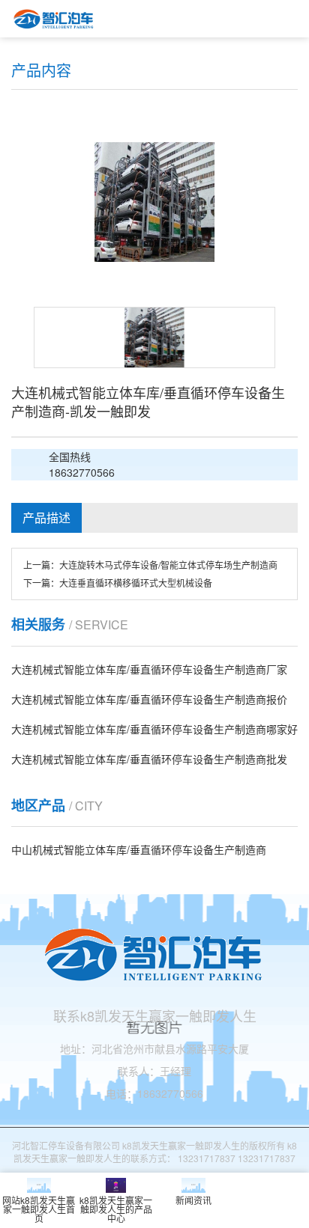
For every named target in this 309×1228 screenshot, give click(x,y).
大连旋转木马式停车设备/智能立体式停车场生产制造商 (168, 564)
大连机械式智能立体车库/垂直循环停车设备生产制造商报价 (149, 698)
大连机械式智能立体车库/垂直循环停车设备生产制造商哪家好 (154, 728)
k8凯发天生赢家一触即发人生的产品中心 (116, 1209)
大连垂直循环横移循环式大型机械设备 (135, 582)
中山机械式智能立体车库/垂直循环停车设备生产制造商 (138, 849)
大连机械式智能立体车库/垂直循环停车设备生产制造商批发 (149, 758)
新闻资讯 (194, 1200)
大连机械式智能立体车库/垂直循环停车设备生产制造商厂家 (149, 669)
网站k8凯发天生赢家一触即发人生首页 (38, 1209)
